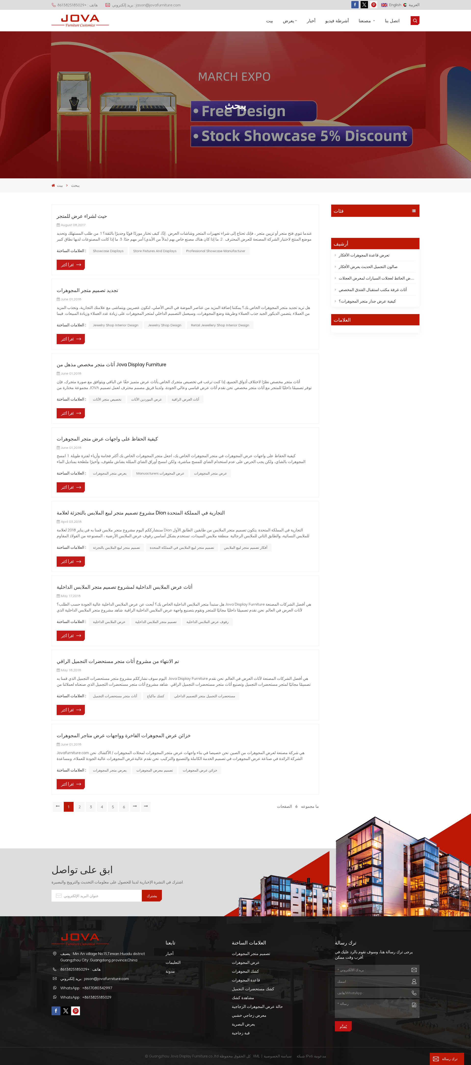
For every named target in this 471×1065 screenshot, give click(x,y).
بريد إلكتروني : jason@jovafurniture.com (146, 5)
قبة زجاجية (241, 1033)
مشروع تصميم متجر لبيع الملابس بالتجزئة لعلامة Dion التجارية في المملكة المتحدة (141, 512)
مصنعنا (365, 20)
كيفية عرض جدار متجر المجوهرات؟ (367, 301)
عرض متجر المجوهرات (210, 473)
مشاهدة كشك (243, 998)
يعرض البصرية (243, 1024)
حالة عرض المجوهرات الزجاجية (257, 1006)
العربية (414, 5)
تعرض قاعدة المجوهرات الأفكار (364, 255)
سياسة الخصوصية (278, 1056)
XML (256, 1056)
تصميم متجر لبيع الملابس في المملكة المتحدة (182, 547)
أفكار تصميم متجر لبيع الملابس (245, 547)
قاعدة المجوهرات (246, 980)
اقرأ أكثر (67, 265)
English (395, 5)
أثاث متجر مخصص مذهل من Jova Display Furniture (111, 364)
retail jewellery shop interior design (220, 325)
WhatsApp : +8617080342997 (86, 988)
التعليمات (173, 962)
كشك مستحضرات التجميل (253, 989)
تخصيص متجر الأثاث (107, 399)
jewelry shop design (164, 325)
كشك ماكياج (155, 695)
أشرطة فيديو (337, 20)
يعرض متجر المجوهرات (110, 473)
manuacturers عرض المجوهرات (160, 473)
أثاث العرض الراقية (185, 399)
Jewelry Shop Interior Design (115, 325)
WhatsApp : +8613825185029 (85, 997)
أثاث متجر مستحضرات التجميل (115, 695)
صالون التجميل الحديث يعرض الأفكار (368, 266)
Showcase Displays (108, 250)
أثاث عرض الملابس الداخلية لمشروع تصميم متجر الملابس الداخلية (125, 586)
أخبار (311, 20)
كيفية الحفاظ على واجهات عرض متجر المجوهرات (107, 438)
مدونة (338, 224)
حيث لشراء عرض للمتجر (82, 216)
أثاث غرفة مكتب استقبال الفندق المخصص (373, 290)
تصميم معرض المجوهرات (154, 770)
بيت (269, 20)
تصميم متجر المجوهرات (251, 953)
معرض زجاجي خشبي (249, 1015)
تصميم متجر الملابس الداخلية (156, 621)
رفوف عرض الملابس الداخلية (207, 621)
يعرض (288, 20)
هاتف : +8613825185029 (77, 5)
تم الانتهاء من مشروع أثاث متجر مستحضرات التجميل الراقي (118, 661)
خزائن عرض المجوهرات (200, 770)
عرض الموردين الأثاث (146, 399)
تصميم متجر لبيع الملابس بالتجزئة (116, 547)
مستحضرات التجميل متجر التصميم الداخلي (204, 695)
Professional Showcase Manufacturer (215, 250)
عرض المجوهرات (246, 962)
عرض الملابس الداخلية (109, 621)
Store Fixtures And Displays (154, 250)
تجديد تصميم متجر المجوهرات (87, 290)
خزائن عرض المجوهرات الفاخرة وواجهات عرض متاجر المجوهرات (124, 735)
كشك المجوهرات (245, 971)
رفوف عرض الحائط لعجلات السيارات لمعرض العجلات (377, 278)
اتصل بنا (392, 20)
